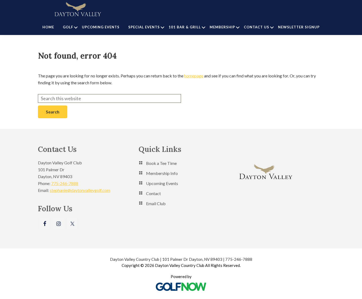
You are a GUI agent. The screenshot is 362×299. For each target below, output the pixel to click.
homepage (193, 75)
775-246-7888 (64, 183)
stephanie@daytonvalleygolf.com (80, 190)
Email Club (156, 203)
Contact (153, 193)
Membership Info (162, 173)
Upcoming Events (162, 183)
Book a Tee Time (161, 163)
